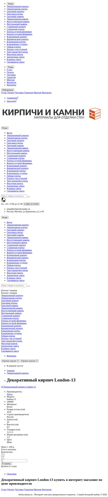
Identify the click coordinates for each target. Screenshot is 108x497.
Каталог (9, 293)
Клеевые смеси (14, 59)
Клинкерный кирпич (17, 37)
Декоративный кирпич (18, 6)
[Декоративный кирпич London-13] (18, 387)
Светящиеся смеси (15, 62)
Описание (11, 474)
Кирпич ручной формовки (19, 34)
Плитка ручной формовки (19, 31)
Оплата (10, 72)
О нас (9, 70)
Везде (9, 133)
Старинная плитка (15, 29)
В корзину (6, 464)
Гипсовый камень (15, 16)
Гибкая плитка (14, 47)
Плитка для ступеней (17, 49)
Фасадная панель (15, 54)
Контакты (11, 82)
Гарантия (11, 77)
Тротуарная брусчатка (17, 52)
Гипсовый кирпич (15, 11)
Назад (10, 4)
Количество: (7, 452)
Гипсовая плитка (15, 14)
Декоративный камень (17, 19)
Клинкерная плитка (16, 42)
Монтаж (11, 80)
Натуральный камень (17, 24)
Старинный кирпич (16, 26)
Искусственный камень (18, 21)
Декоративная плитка (17, 9)
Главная (10, 370)
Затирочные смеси (15, 57)
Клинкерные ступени (17, 44)
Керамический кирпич (17, 39)
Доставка (11, 75)
